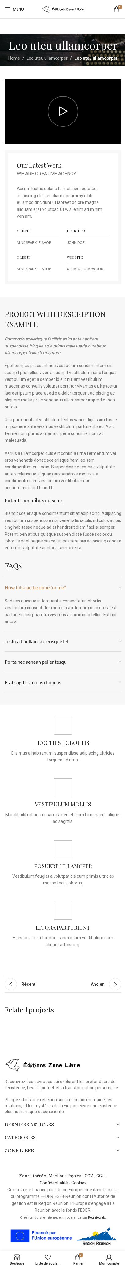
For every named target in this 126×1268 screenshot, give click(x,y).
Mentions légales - (67, 1175)
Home (14, 58)
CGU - (101, 1175)
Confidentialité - (55, 1182)
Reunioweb (96, 1218)
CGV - (90, 1175)
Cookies (79, 1182)
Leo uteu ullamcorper (47, 58)
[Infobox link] (63, 740)
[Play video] (63, 111)
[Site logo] (63, 8)
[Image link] (43, 1064)
